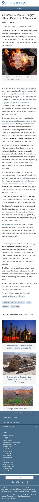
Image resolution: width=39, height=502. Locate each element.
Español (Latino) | (9, 444)
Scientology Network (17, 296)
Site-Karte (33, 491)
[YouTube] (18, 482)
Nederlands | (7, 462)
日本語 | (7, 457)
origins (12, 145)
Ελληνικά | (7, 451)
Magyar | (7, 460)
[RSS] (13, 482)
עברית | (6, 453)
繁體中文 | (7, 435)
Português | (8, 466)
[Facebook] (27, 482)
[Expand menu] (19, 413)
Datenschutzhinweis (15, 489)
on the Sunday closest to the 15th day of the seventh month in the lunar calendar (19, 181)
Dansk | (6, 438)
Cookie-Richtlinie (6, 491)
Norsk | (7, 464)
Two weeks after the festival (11, 224)
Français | (7, 449)
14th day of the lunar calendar (17, 94)
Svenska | (7, 471)
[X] (22, 482)
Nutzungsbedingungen (28, 489)
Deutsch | (7, 446)
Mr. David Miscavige (19, 286)
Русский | (7, 468)
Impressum (15, 491)
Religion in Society (25, 26)
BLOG (19, 8)
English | (7, 440)
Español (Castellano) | (11, 442)
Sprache (5, 432)
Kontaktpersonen (24, 491)
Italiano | (6, 455)
